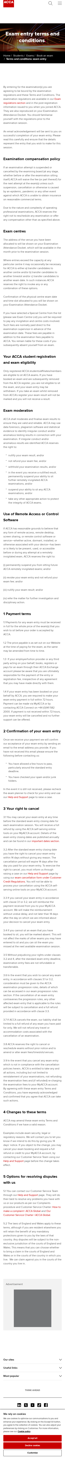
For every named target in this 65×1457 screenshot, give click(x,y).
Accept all (32, 1438)
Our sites (8, 1359)
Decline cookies (32, 1445)
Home (6, 55)
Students (18, 55)
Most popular (11, 1376)
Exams (30, 55)
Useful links (10, 1368)
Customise (32, 1453)
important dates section (45, 841)
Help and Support (18, 797)
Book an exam (45, 55)
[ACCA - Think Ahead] (8, 6)
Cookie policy (24, 1431)
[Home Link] (32, 1390)
